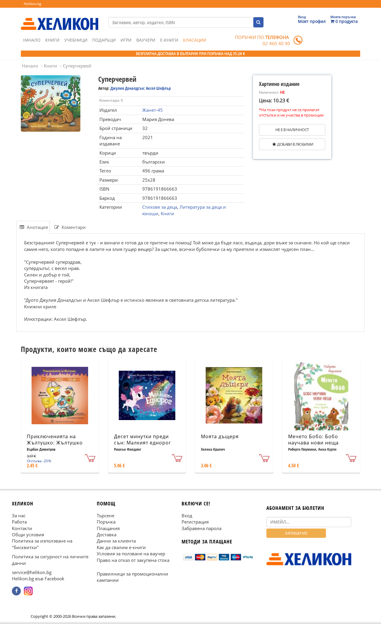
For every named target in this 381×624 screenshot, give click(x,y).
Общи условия (28, 534)
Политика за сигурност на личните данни (50, 560)
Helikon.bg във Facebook (38, 579)
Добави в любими (295, 144)
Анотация (37, 227)
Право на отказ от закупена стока (133, 560)
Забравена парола (201, 528)
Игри (126, 40)
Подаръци (104, 40)
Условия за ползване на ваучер (131, 554)
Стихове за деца (159, 207)
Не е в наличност (292, 129)
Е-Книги (169, 40)
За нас (19, 515)
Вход (187, 515)
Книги (52, 40)
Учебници (76, 40)
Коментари (73, 227)
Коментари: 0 (111, 100)
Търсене (105, 515)
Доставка (106, 534)
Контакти (22, 528)
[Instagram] (28, 591)
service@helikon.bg (31, 572)
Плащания (108, 528)
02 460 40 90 (276, 43)
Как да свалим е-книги (121, 547)
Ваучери (145, 40)
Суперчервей (77, 66)
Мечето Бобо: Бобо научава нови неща (313, 439)
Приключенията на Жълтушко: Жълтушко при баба (55, 442)
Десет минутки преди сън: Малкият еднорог (142, 439)
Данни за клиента (116, 541)
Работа (19, 522)
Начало (31, 40)
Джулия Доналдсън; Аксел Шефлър (140, 88)
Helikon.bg (32, 3)
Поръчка (106, 522)
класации (194, 40)
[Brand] (59, 18)
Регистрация (195, 522)
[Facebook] (16, 591)
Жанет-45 (152, 110)
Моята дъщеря (220, 436)
